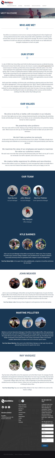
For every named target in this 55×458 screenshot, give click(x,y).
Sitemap (21, 422)
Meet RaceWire (22, 405)
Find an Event (22, 412)
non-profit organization (44, 66)
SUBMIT (45, 445)
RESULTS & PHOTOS (36, 5)
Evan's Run (33, 69)
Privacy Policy (27, 454)
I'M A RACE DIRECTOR (11, 5)
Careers (20, 414)
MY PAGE (20, 5)
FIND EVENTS (27, 5)
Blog (20, 420)
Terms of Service (18, 454)
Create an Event (22, 407)
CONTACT (44, 5)
